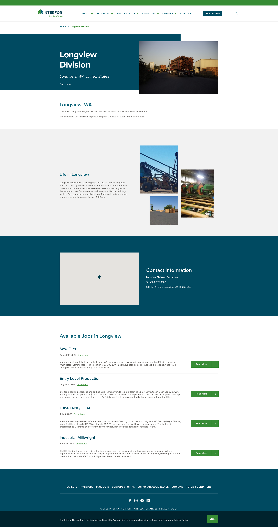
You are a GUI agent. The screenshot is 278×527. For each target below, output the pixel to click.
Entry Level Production (80, 378)
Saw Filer (68, 349)
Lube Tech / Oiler (75, 408)
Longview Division (80, 26)
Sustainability (126, 13)
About (86, 13)
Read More (201, 364)
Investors (149, 13)
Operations (83, 355)
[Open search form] (237, 13)
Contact (185, 13)
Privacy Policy (181, 520)
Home (63, 26)
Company (177, 486)
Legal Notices (148, 508)
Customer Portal (123, 486)
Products (103, 13)
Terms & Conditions (199, 486)
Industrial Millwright (77, 437)
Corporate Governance (153, 486)
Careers (167, 13)
